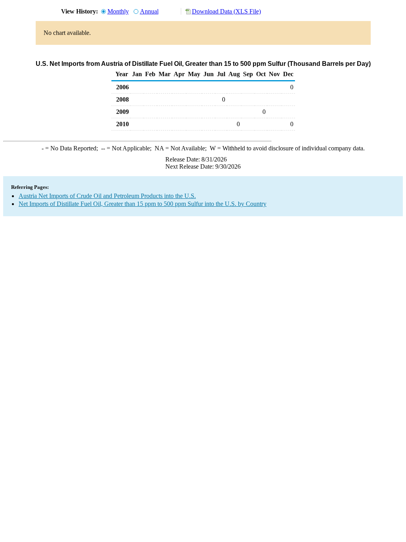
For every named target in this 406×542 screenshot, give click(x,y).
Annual (149, 11)
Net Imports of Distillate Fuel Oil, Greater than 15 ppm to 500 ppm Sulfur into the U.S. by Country (142, 203)
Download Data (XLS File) (226, 11)
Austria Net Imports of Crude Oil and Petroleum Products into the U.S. (107, 195)
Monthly (118, 11)
